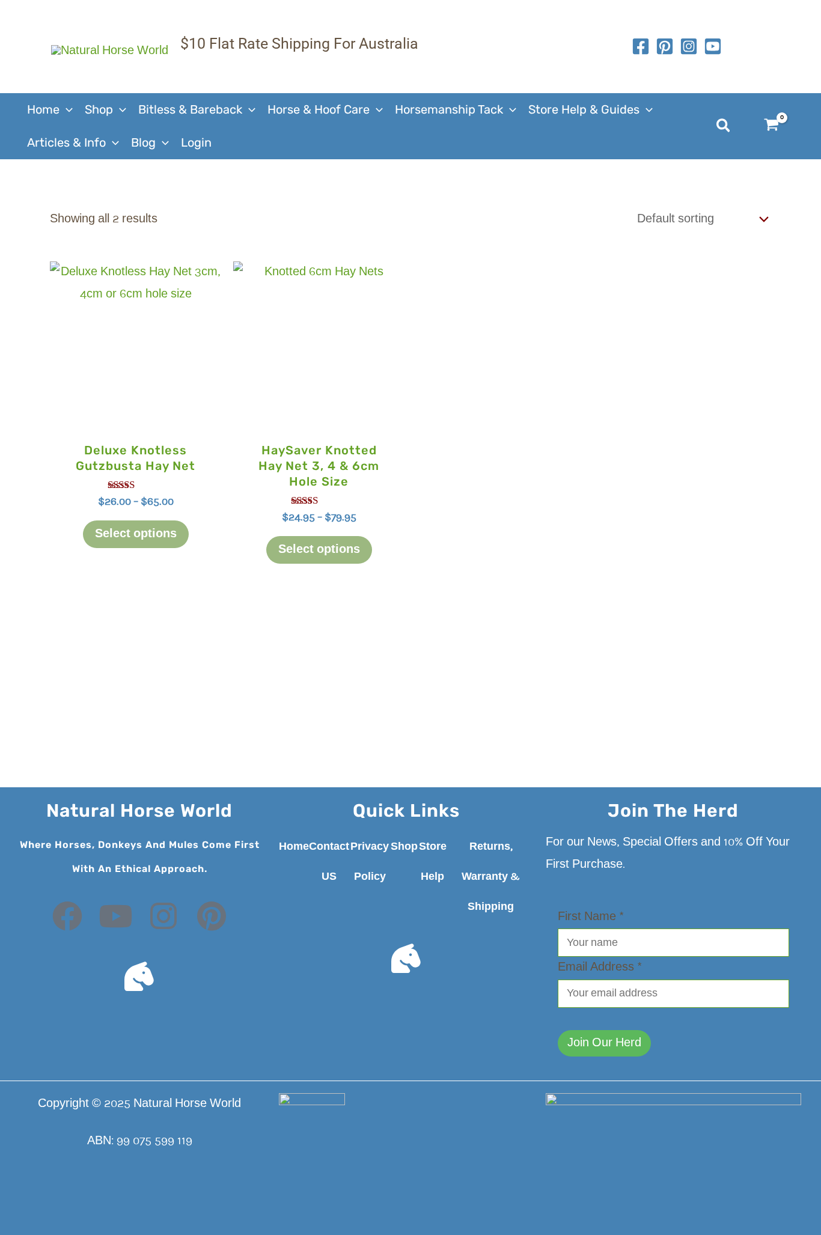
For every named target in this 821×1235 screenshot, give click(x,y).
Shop (404, 846)
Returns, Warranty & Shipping (491, 876)
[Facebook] (641, 46)
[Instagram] (689, 46)
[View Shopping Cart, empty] (779, 126)
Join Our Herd (604, 1043)
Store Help (433, 861)
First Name (591, 917)
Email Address (600, 968)
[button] (66, 109)
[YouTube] (713, 46)
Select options (136, 534)
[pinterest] (665, 46)
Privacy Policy (369, 861)
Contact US (329, 861)
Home (294, 846)
